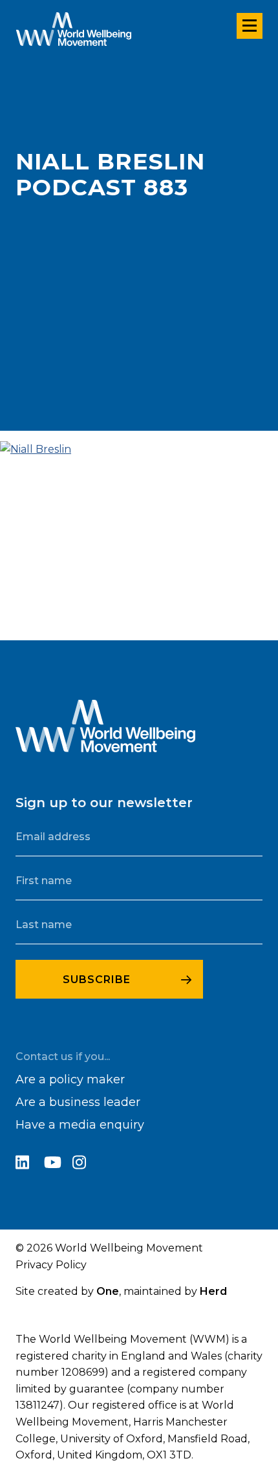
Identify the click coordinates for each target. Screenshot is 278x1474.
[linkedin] (30, 1164)
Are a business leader (78, 1102)
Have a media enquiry (80, 1125)
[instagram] (85, 1164)
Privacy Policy (51, 1265)
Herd (213, 1291)
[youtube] (58, 1164)
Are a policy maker (70, 1079)
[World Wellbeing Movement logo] (74, 29)
